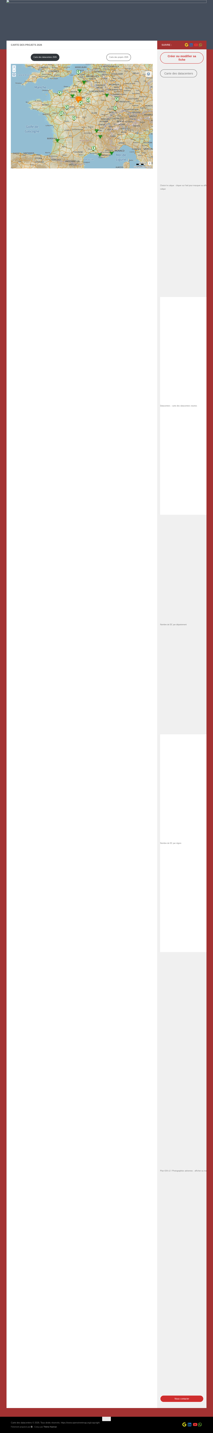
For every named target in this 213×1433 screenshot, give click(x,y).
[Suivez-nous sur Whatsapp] (200, 45)
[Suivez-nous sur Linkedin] (191, 45)
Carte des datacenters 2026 (45, 57)
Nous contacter (182, 1398)
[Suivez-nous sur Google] (186, 45)
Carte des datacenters (178, 73)
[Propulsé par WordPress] (32, 1427)
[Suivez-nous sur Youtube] (195, 45)
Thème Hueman (50, 1427)
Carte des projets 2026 (118, 57)
